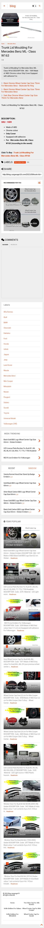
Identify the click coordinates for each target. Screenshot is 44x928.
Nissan (6, 392)
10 (7, 863)
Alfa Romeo (8, 312)
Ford (5, 339)
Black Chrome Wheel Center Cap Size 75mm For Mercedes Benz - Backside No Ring (20, 84)
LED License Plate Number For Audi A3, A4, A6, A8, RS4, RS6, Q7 (21, 758)
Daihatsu (7, 333)
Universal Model (10, 418)
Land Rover (8, 365)
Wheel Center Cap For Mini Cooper (31, 909)
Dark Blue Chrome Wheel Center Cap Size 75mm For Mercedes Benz (19, 96)
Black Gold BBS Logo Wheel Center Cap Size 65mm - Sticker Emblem (20, 541)
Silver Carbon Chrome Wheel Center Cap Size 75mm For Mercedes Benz (21, 203)
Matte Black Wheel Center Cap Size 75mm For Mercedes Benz (21, 224)
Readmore (14, 558)
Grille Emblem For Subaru (12, 908)
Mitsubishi (7, 387)
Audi (5, 317)
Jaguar (6, 355)
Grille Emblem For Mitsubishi (12, 915)
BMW (6, 323)
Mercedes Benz (12, 43)
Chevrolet (7, 328)
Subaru (6, 403)
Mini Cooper (8, 381)
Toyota (6, 413)
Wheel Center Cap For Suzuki (31, 915)
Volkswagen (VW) (10, 424)
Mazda (6, 371)
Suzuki (6, 408)
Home (2, 43)
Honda (6, 344)
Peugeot (7, 397)
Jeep (5, 360)
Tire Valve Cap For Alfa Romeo (31, 903)
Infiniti (6, 349)
